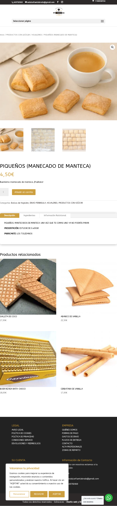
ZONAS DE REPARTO (71, 450)
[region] (37, 482)
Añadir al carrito (24, 192)
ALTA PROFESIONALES (72, 447)
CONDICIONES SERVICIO (22, 440)
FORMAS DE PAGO (70, 433)
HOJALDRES (37, 35)
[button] (112, 47)
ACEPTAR (57, 494)
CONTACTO (67, 443)
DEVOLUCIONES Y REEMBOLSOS (26, 443)
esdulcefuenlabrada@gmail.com (83, 479)
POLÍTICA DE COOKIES (21, 433)
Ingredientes (29, 215)
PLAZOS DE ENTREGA (71, 440)
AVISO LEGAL (18, 430)
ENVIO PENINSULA (38, 203)
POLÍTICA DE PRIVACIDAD (23, 436)
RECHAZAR (39, 494)
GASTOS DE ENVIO (70, 436)
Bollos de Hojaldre (20, 203)
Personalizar (19, 494)
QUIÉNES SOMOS (69, 430)
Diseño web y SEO (74, 502)
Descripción (9, 215)
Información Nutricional (55, 215)
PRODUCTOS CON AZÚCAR (18, 35)
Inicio (2, 35)
